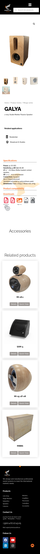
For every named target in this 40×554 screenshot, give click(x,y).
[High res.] (19, 200)
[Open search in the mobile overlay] (26, 10)
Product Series (16, 103)
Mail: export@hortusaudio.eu (11, 527)
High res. (19, 204)
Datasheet (6, 204)
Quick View (24, 304)
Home (6, 103)
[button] (34, 24)
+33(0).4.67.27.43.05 (12, 523)
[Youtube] (13, 540)
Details (14, 304)
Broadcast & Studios (17, 142)
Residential (14, 137)
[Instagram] (13, 545)
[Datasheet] (6, 200)
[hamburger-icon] (29, 5)
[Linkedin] (5, 545)
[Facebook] (5, 540)
